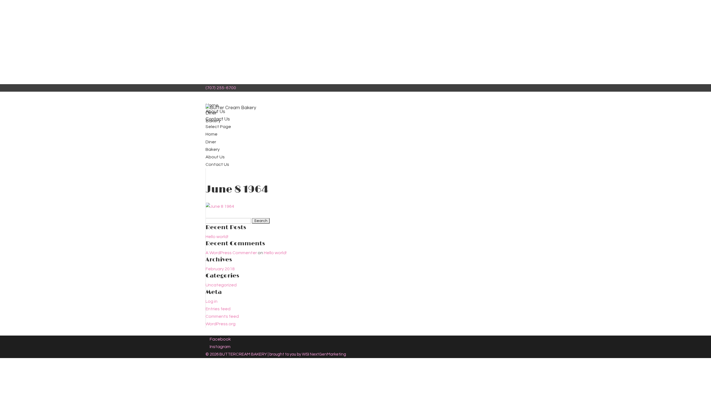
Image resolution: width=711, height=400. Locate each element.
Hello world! (217, 236)
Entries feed (218, 309)
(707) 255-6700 (221, 88)
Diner (211, 142)
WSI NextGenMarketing (324, 354)
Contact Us (217, 164)
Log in (211, 301)
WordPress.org (221, 324)
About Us (215, 157)
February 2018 (220, 269)
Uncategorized (221, 285)
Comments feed (222, 316)
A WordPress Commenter (231, 253)
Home (211, 134)
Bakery (213, 149)
